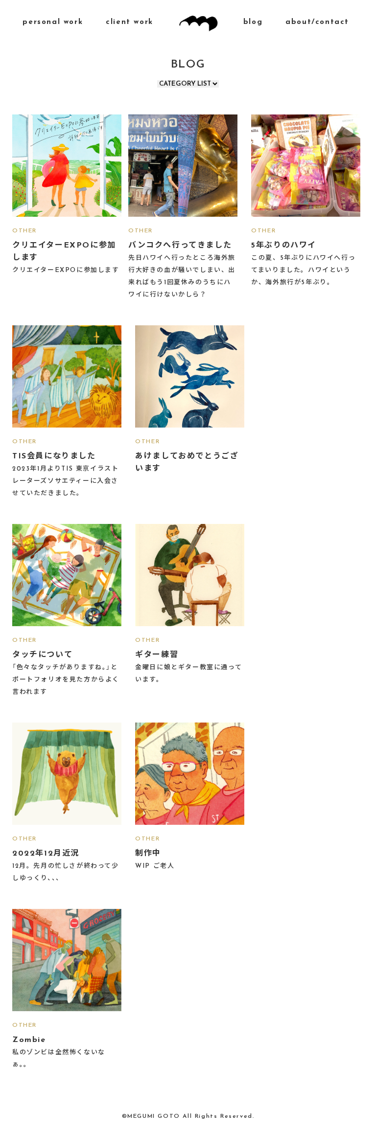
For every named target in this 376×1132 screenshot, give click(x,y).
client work (129, 22)
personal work (53, 22)
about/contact (317, 22)
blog (252, 22)
